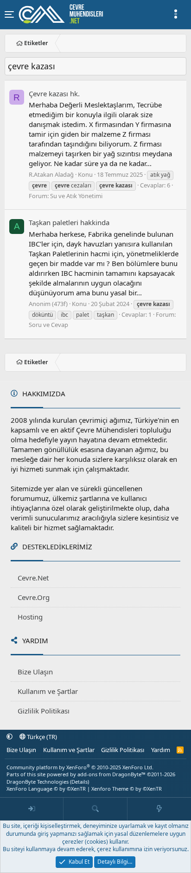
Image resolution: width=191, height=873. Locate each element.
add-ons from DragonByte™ (111, 774)
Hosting (30, 616)
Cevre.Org (34, 597)
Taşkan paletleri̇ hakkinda (69, 222)
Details (79, 781)
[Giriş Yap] (32, 809)
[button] (9, 737)
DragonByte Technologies (37, 781)
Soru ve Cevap (48, 324)
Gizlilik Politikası (44, 710)
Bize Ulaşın (35, 671)
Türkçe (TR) (41, 737)
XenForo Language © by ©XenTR (46, 788)
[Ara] (95, 809)
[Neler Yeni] (159, 809)
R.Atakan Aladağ (51, 174)
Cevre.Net (33, 577)
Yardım (160, 750)
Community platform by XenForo (79, 767)
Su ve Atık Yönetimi (76, 196)
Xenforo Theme (126, 788)
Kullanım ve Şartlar (48, 691)
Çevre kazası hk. (54, 93)
